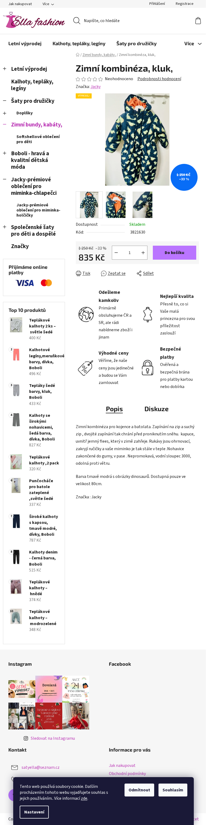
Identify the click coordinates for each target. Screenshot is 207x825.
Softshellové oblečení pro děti (38, 139)
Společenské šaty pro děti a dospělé (33, 230)
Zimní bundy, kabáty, (36, 125)
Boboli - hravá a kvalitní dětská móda (30, 160)
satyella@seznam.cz (41, 767)
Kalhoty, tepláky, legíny (32, 85)
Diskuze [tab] (156, 408)
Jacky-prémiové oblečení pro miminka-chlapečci (34, 186)
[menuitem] (25, 43)
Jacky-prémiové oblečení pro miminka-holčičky (38, 210)
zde (84, 798)
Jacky (96, 87)
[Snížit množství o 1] (116, 252)
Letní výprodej (29, 69)
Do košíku (174, 253)
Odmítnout (139, 790)
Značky (20, 246)
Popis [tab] (114, 408)
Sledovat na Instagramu (53, 738)
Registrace (185, 3)
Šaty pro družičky (32, 101)
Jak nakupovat (20, 4)
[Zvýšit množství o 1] (143, 252)
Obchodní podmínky (127, 774)
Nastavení (34, 812)
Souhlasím (173, 790)
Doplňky (24, 113)
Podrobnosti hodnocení (159, 79)
